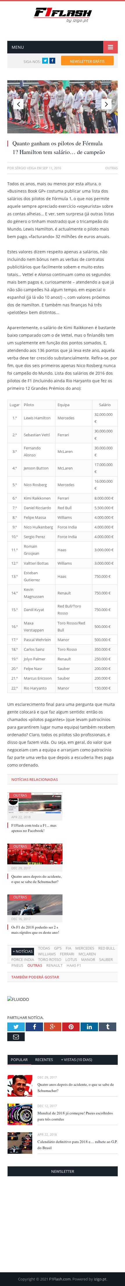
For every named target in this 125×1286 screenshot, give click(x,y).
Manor (88, 959)
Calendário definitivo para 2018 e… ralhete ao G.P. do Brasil (77, 1144)
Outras (20, 795)
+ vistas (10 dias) (76, 1059)
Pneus (17, 965)
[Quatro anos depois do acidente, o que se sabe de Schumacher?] (35, 857)
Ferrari (67, 954)
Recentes (44, 1059)
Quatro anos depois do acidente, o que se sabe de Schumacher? (36, 879)
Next (106, 104)
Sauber (106, 959)
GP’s (58, 948)
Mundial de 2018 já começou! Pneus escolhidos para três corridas (75, 1116)
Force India (22, 959)
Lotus (71, 959)
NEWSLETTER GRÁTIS (87, 61)
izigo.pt (100, 1279)
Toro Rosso (49, 959)
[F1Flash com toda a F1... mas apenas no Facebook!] (35, 806)
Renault (54, 965)
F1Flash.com (60, 1279)
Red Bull (106, 948)
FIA (68, 948)
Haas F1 (74, 965)
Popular (19, 1059)
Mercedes (84, 948)
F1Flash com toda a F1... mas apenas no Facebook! (33, 828)
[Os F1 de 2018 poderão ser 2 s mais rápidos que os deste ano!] (35, 907)
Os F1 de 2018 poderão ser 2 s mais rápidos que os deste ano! (35, 929)
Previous (18, 104)
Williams (47, 954)
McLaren (87, 954)
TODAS (44, 948)
